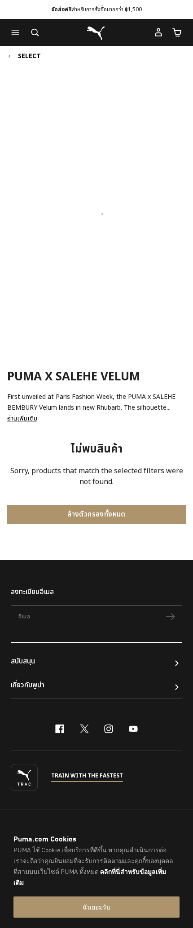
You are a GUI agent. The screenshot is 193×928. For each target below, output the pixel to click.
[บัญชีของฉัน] (158, 32)
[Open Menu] (17, 32)
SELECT (29, 56)
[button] (17, 32)
